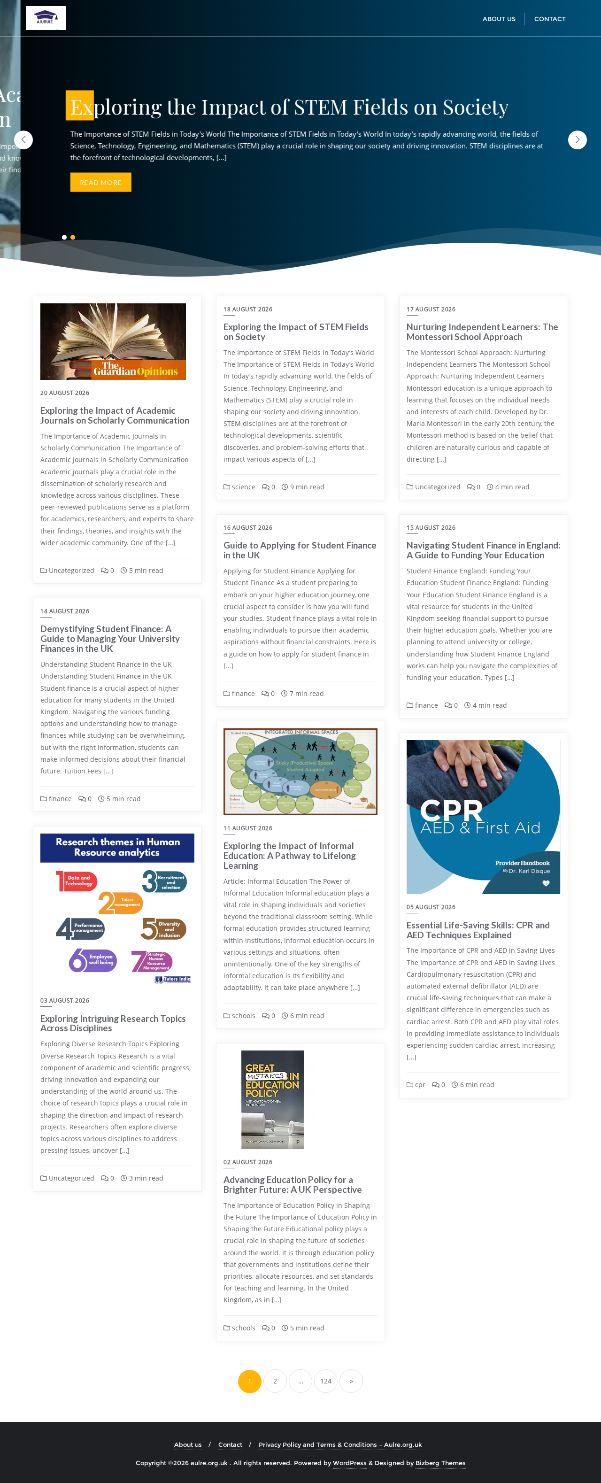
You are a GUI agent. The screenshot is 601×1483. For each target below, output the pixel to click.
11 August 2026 (247, 828)
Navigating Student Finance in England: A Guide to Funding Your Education (484, 550)
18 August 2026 (247, 309)
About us (188, 1444)
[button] (577, 140)
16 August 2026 (247, 528)
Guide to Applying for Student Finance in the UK (300, 550)
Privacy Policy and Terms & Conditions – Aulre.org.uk (340, 1444)
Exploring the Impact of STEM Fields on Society (296, 331)
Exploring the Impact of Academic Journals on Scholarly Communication (114, 415)
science (242, 486)
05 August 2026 (431, 907)
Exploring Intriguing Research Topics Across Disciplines (113, 1023)
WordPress (350, 1463)
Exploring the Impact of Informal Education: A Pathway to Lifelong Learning (289, 855)
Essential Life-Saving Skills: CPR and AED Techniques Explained (478, 929)
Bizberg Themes (441, 1463)
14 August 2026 (64, 611)
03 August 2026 (64, 1000)
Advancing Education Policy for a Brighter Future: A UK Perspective (292, 1184)
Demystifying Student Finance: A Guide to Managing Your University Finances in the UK (110, 638)
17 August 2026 (431, 309)
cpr (419, 1084)
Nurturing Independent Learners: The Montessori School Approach (482, 331)
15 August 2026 (431, 528)
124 (325, 1380)
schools (242, 1015)
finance (242, 693)
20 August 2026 (64, 393)
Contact (230, 1444)
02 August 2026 (247, 1162)
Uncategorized (70, 570)
